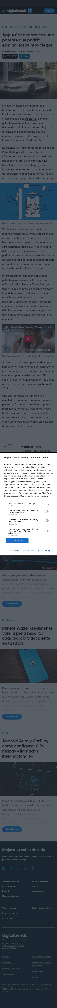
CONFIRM (17, 541)
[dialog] (28, 504)
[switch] (46, 511)
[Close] (51, 457)
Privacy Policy (44, 550)
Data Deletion (13, 550)
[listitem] (28, 505)
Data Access (28, 550)
